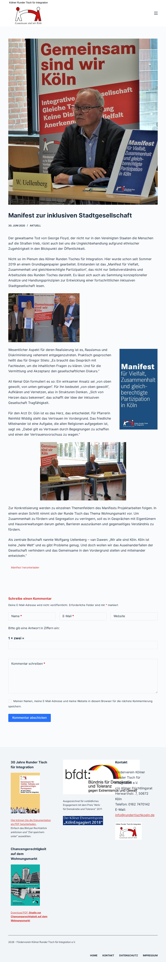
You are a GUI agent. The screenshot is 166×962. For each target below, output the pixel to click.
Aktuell (35, 225)
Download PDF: (29, 916)
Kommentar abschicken (29, 718)
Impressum (150, 955)
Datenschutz (128, 955)
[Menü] (156, 13)
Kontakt (108, 955)
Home (93, 955)
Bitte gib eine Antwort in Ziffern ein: (34, 628)
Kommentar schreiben (28, 664)
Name (16, 616)
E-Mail (68, 616)
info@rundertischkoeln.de (134, 815)
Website (119, 616)
